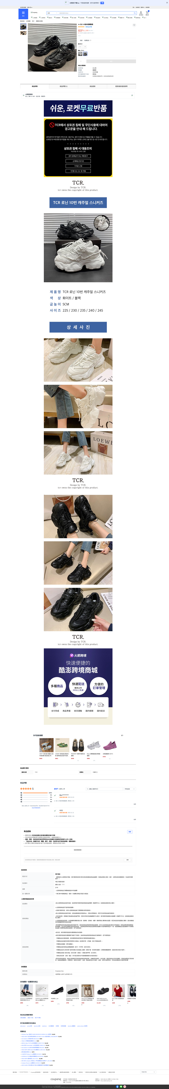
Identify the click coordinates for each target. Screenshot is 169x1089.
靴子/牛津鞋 (38, 1017)
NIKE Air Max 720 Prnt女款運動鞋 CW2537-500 (33, 1043)
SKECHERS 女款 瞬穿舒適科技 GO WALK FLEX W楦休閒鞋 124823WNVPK (40, 1036)
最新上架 (62, 789)
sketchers (44, 1026)
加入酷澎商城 (103, 1072)
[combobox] (129, 789)
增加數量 (84, 62)
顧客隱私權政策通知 (64, 1072)
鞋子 (33, 21)
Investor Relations (24, 1072)
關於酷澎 (15, 1072)
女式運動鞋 (51, 1026)
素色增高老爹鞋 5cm (26, 1052)
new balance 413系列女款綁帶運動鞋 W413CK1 (33, 1047)
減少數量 (84, 60)
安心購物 (74, 1072)
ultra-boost (22, 1026)
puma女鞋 (29, 1026)
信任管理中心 (54, 1072)
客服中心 (143, 7)
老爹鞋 (57, 1026)
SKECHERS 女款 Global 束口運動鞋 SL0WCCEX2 (34, 1049)
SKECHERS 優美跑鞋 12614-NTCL (30, 1058)
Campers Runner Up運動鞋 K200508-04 (31, 1063)
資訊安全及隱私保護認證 (91, 1072)
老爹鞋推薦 (63, 1026)
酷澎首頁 (22, 21)
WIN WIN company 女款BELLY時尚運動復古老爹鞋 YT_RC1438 (37, 1060)
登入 (134, 7)
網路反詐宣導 (111, 1072)
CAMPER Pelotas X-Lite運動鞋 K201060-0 (32, 1054)
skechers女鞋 (37, 1026)
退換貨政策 (45, 1072)
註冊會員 (138, 7)
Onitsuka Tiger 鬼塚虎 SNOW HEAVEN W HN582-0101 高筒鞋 (36, 1034)
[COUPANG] (56, 1079)
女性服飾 (28, 21)
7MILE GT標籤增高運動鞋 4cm (29, 1041)
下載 (102, 3)
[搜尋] (135, 13)
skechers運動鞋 (71, 1026)
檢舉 (128, 859)
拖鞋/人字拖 (30, 1017)
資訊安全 (81, 1072)
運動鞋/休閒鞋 (39, 21)
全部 (49, 13)
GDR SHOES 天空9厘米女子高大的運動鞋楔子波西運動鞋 (35, 1065)
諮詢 (130, 831)
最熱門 (56, 789)
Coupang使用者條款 (35, 1072)
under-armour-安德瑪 (82, 1026)
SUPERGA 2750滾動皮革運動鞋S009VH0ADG (33, 1056)
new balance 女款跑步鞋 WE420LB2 (30, 1038)
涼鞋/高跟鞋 (23, 1017)
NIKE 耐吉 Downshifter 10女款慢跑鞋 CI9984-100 (33, 1045)
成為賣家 (147, 7)
